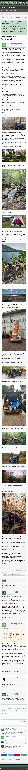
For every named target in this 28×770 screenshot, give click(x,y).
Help (27, 765)
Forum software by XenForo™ (5, 768)
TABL (6, 747)
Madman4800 (7, 733)
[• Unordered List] (2, 711)
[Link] (15, 708)
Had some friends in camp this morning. (15, 732)
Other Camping (16, 737)
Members (13, 7)
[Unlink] (17, 708)
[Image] (13, 711)
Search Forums (5, 10)
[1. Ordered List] (4, 711)
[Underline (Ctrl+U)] (6, 708)
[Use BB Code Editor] (26, 708)
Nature (15, 733)
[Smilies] (11, 711)
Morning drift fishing (10, 728)
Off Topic (14, 729)
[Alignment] (20, 708)
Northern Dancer (17, 574)
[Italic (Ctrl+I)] (4, 708)
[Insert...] (16, 711)
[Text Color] (9, 708)
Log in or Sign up (23, 1)
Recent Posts (13, 10)
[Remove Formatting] (23, 708)
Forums (5, 7)
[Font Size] (11, 708)
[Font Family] (13, 708)
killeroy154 (10, 574)
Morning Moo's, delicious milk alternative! (15, 740)
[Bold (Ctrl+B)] (2, 708)
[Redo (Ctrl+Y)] (21, 711)
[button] (4, 755)
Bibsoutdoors (7, 737)
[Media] (14, 711)
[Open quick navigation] (26, 17)
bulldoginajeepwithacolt (16, 43)
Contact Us (23, 765)
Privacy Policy (25, 768)
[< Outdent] (6, 711)
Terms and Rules (19, 768)
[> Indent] (8, 711)
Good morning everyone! (11, 736)
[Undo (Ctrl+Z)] (19, 711)
